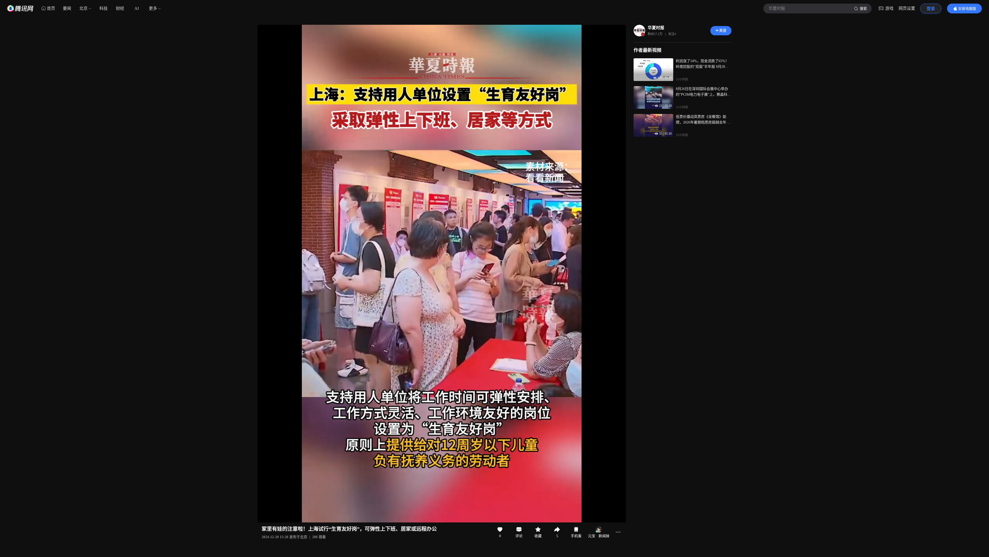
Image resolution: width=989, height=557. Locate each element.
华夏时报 (656, 28)
